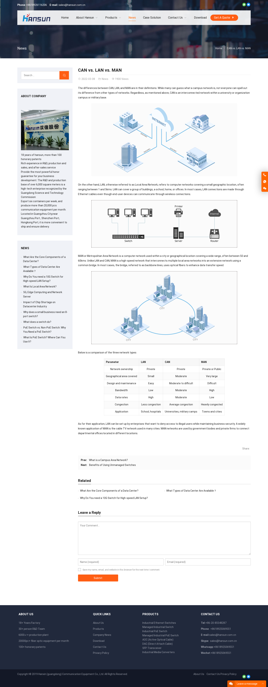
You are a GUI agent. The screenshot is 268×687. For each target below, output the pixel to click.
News (22, 48)
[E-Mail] (248, 5)
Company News (102, 634)
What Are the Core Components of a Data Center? (109, 490)
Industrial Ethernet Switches (159, 622)
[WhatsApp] (244, 5)
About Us (98, 622)
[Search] (64, 75)
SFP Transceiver (152, 648)
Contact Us (99, 646)
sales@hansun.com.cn (72, 4)
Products (98, 628)
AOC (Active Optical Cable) (157, 639)
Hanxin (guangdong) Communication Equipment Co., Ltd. (71, 674)
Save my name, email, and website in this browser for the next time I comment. (121, 570)
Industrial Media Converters (158, 652)
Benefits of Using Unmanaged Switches (112, 465)
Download (98, 640)
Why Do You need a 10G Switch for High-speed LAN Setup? (114, 498)
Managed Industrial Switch (158, 627)
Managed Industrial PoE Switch (160, 635)
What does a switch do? (37, 321)
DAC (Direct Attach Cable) (157, 643)
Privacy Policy (101, 652)
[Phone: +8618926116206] (264, 175)
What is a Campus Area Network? (108, 460)
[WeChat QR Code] (264, 188)
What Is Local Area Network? (40, 286)
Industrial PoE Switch (154, 631)
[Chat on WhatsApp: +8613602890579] (264, 181)
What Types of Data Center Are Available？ (191, 490)
